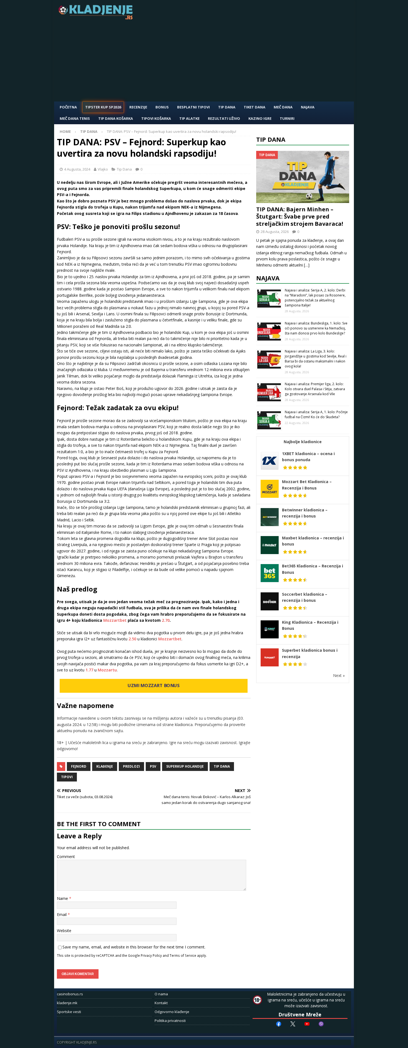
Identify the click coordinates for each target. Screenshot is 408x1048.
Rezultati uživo (224, 118)
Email (62, 914)
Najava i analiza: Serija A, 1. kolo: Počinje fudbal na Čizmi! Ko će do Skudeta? (316, 414)
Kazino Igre (259, 118)
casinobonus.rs (70, 993)
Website (64, 930)
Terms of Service (183, 955)
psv (153, 766)
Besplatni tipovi (193, 107)
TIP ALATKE (189, 118)
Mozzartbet (115, 620)
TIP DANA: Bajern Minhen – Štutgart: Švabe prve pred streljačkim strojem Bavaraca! (299, 216)
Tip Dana (226, 107)
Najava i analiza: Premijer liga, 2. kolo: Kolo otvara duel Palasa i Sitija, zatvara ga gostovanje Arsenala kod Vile (315, 389)
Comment (66, 856)
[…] (306, 265)
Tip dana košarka (115, 118)
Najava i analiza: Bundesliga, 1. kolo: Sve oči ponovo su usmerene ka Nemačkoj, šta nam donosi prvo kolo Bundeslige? (316, 328)
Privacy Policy (151, 955)
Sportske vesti (69, 1011)
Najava (307, 107)
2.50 (133, 638)
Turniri (287, 118)
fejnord (78, 766)
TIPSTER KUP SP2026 (103, 107)
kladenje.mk (67, 1002)
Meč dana (283, 107)
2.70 (166, 620)
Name (63, 898)
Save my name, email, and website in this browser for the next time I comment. (133, 947)
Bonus (162, 107)
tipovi (67, 777)
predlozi (131, 766)
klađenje (104, 766)
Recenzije (138, 107)
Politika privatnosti (170, 1020)
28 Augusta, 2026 (275, 231)
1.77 (89, 670)
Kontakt (161, 1002)
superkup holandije (185, 766)
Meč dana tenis (75, 118)
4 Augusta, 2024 (77, 169)
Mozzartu (107, 670)
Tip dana (222, 766)
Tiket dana (254, 107)
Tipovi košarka (156, 118)
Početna (68, 107)
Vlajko (103, 169)
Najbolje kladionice (303, 441)
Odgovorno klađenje (172, 1011)
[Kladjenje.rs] (97, 18)
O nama (161, 993)
